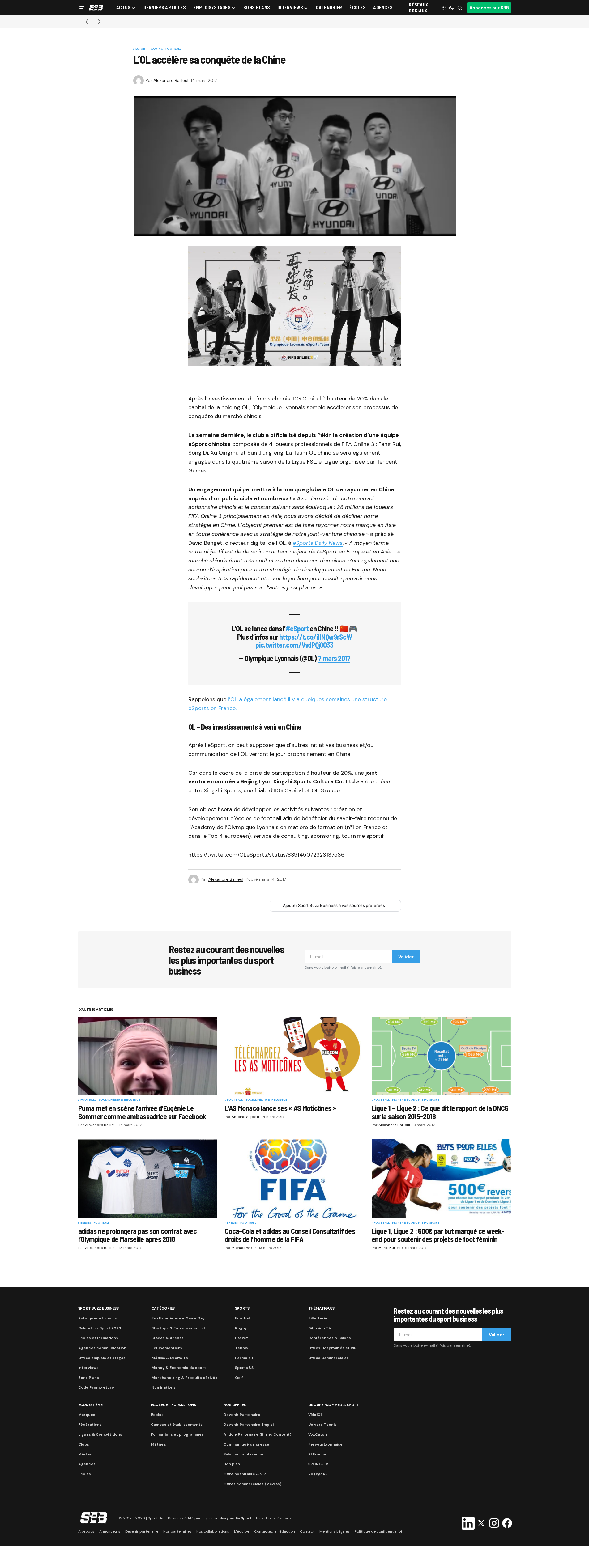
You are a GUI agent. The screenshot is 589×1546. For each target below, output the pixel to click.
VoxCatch (317, 1434)
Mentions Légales (334, 1531)
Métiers (158, 1444)
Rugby (241, 1328)
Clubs (83, 1444)
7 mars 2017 (334, 658)
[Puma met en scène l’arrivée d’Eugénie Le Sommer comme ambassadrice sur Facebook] (148, 1056)
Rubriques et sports (97, 1318)
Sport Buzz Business (98, 1308)
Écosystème (90, 1404)
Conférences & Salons (329, 1338)
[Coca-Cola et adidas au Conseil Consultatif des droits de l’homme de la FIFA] (294, 1178)
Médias (85, 1454)
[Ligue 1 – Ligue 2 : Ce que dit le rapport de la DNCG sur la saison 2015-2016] (441, 1056)
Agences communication (102, 1347)
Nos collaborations (212, 1531)
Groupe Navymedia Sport (334, 1404)
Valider (406, 956)
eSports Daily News (318, 543)
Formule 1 (244, 1357)
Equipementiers (167, 1347)
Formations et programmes (177, 1434)
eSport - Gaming (149, 49)
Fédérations (90, 1424)
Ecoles (84, 1474)
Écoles (157, 1414)
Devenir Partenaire (242, 1414)
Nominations (164, 1387)
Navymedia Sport (235, 1518)
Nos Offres (235, 1404)
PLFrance (317, 1454)
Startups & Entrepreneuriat (178, 1328)
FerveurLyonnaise (325, 1444)
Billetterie (317, 1318)
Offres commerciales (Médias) (252, 1483)
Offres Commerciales (328, 1357)
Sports (242, 1308)
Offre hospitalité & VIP (245, 1474)
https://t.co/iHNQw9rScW (315, 636)
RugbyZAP (318, 1474)
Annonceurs (109, 1531)
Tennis (241, 1347)
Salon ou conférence (243, 1454)
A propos (86, 1531)
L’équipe (241, 1531)
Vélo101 (315, 1414)
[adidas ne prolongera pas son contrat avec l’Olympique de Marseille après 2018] (148, 1178)
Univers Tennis (322, 1424)
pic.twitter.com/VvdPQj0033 (294, 644)
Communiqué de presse (246, 1444)
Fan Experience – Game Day (178, 1318)
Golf (239, 1377)
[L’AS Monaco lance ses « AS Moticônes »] (294, 1056)
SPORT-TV (318, 1464)
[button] (82, 7)
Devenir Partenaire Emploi (249, 1424)
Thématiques (321, 1308)
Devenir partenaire (141, 1531)
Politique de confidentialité (378, 1531)
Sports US (244, 1367)
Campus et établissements (177, 1424)
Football (173, 49)
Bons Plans (88, 1377)
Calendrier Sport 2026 (99, 1328)
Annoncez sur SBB (489, 8)
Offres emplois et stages (102, 1357)
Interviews (88, 1367)
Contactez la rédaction (274, 1531)
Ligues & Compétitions (100, 1434)
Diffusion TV (319, 1328)
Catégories (163, 1308)
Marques (86, 1414)
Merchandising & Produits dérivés (184, 1377)
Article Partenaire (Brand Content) (257, 1434)
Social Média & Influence (119, 1100)
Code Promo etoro (96, 1387)
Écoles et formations (98, 1338)
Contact (307, 1531)
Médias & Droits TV (170, 1357)
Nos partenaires (177, 1531)
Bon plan (232, 1464)
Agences (87, 1464)
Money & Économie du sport (416, 1100)
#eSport (297, 628)
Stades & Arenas (168, 1338)
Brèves (85, 1223)
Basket (241, 1338)
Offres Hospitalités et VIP (332, 1347)
